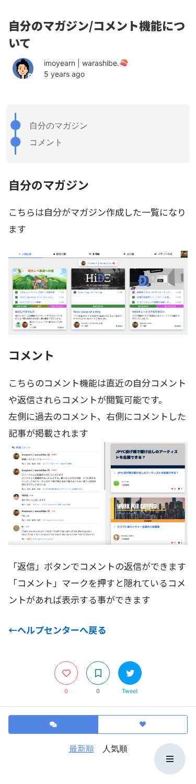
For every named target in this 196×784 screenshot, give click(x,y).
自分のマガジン (58, 125)
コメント (46, 142)
